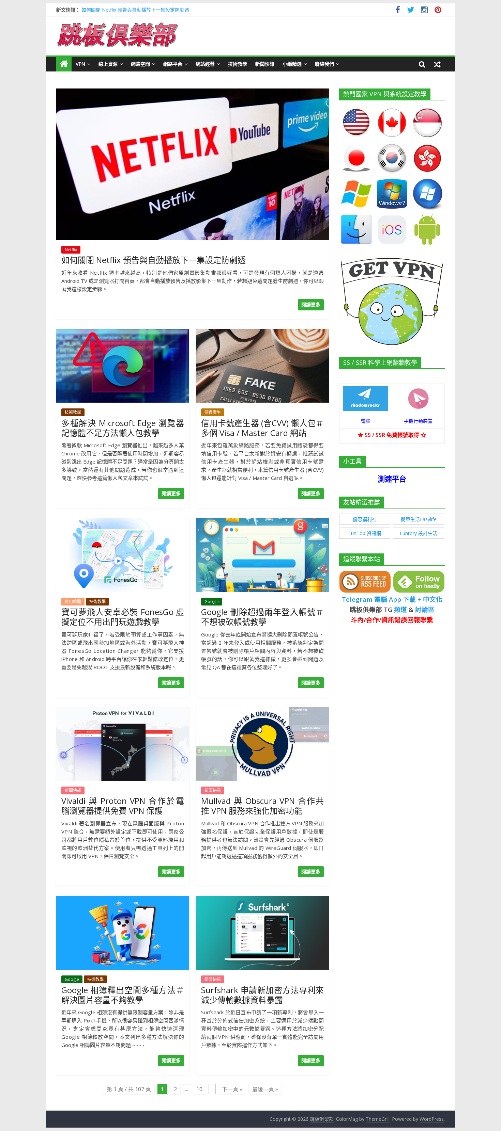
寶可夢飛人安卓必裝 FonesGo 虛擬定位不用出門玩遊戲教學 (122, 616)
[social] (398, 10)
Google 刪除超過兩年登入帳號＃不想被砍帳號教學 (262, 616)
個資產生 (212, 412)
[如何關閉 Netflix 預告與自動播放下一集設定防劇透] (192, 92)
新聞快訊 (264, 64)
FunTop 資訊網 (364, 533)
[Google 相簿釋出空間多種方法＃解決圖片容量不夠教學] (122, 900)
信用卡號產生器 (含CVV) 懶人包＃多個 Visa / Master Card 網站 (262, 427)
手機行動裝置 (418, 421)
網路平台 (172, 64)
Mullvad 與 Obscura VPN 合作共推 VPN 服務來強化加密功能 (262, 805)
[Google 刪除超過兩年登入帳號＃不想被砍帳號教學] (262, 522)
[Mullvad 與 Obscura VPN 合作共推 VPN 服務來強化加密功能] (262, 711)
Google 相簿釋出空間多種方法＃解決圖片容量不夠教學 (122, 994)
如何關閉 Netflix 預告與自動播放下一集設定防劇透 (135, 9)
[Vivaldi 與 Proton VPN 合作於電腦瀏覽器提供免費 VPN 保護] (122, 711)
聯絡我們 (324, 64)
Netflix (71, 250)
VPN (80, 64)
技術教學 (237, 64)
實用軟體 (73, 601)
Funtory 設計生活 (418, 533)
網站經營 (205, 64)
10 (199, 1089)
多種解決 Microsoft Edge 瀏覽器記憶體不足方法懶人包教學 (122, 427)
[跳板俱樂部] (117, 24)
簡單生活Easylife (419, 519)
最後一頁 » (265, 1089)
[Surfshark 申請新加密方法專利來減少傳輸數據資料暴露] (262, 900)
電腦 (365, 421)
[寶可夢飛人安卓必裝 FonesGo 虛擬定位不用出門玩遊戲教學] (122, 522)
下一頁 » (232, 1089)
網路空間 (140, 64)
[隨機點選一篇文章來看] (437, 64)
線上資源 (108, 64)
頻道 (400, 609)
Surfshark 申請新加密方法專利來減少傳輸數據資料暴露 (262, 994)
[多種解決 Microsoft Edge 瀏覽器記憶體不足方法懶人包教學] (122, 333)
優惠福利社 (365, 519)
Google (211, 601)
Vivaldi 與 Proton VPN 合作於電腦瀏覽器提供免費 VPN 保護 (122, 805)
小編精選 (292, 64)
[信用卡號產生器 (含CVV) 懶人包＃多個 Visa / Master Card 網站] (262, 333)
